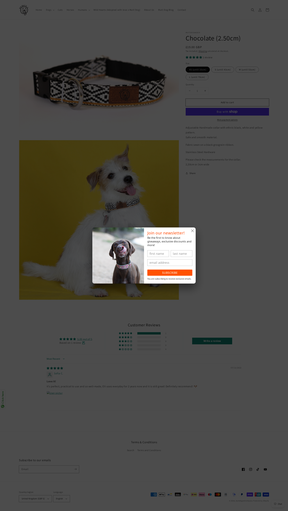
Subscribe (170, 273)
